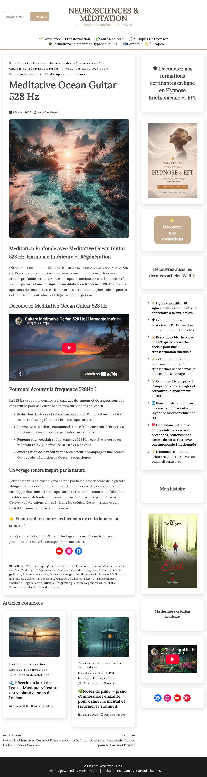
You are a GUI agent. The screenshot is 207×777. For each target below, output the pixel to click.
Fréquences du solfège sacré (85, 68)
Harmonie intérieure (95, 574)
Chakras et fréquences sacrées (34, 68)
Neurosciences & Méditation (103, 14)
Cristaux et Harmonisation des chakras (100, 665)
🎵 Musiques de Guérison (148, 39)
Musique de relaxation (27, 664)
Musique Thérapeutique (28, 669)
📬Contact (131, 44)
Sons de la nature (49, 587)
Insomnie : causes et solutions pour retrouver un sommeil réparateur (173, 456)
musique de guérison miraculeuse (31, 578)
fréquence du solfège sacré (82, 570)
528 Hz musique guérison (42, 566)
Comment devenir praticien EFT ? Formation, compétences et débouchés (173, 325)
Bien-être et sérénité (74, 566)
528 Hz (18, 566)
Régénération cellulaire (100, 583)
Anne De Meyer (47, 112)
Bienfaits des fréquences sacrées (77, 63)
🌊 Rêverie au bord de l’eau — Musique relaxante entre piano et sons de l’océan (34, 690)
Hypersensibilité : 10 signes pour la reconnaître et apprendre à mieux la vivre (174, 308)
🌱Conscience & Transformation (64, 39)
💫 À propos (154, 44)
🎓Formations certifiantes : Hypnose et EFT (83, 44)
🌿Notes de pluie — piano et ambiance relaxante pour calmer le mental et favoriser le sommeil (102, 699)
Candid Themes (148, 771)
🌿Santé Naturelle (109, 39)
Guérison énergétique (64, 574)
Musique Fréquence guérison (63, 583)
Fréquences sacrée (35, 574)
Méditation (117, 574)
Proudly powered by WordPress (72, 771)
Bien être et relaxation (27, 63)
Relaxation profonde (23, 587)
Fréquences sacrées (25, 74)
